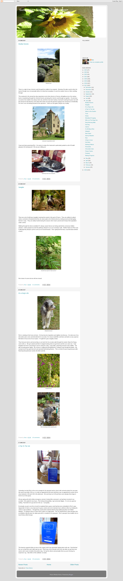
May (87, 158)
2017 (85, 85)
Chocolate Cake (89, 149)
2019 (85, 81)
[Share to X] (46, 179)
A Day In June (89, 140)
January (88, 167)
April (87, 160)
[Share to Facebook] (48, 179)
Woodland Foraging (90, 118)
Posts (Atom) (29, 568)
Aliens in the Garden (90, 111)
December (88, 87)
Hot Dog (87, 124)
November (88, 89)
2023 (85, 72)
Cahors (87, 126)
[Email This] (43, 179)
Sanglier (21, 187)
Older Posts (74, 564)
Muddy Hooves (23, 44)
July (87, 98)
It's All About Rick (89, 129)
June (87, 100)
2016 (85, 170)
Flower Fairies (89, 151)
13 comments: (36, 178)
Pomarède (88, 146)
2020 (85, 78)
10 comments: (36, 437)
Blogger (71, 574)
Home (49, 564)
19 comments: (36, 559)
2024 (85, 70)
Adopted (87, 131)
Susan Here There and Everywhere (42, 10)
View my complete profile (96, 62)
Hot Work (87, 142)
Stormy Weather (89, 135)
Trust (86, 113)
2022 (85, 74)
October (88, 91)
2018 (85, 83)
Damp (86, 115)
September (89, 94)
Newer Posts (23, 564)
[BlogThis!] (45, 179)
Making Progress (89, 155)
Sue (93, 59)
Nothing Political (89, 144)
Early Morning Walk (90, 122)
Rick (86, 138)
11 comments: (36, 284)
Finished (87, 153)
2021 (85, 76)
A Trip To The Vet (24, 446)
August (88, 96)
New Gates (88, 133)
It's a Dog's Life (23, 293)
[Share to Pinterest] (49, 179)
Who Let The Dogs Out (91, 120)
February (88, 165)
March (87, 162)
